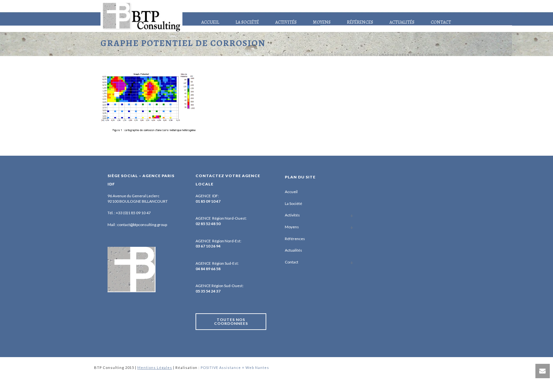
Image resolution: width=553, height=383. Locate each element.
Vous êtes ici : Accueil (296, 55)
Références (360, 22)
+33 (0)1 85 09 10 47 (133, 212)
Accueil (210, 22)
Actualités (401, 22)
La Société (247, 22)
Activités (286, 22)
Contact (441, 22)
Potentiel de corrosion (349, 55)
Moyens (322, 22)
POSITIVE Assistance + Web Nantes (235, 367)
